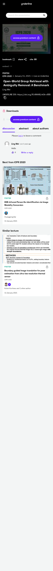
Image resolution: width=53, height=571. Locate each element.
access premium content (24, 38)
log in (20, 136)
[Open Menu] (4, 4)
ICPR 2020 (20, 162)
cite (31, 59)
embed (5, 66)
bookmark (7, 59)
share (20, 59)
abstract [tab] (24, 128)
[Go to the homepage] (26, 4)
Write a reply (27, 152)
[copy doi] (6, 97)
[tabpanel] (26, 144)
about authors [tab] (41, 128)
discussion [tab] (8, 128)
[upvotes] (12, 152)
